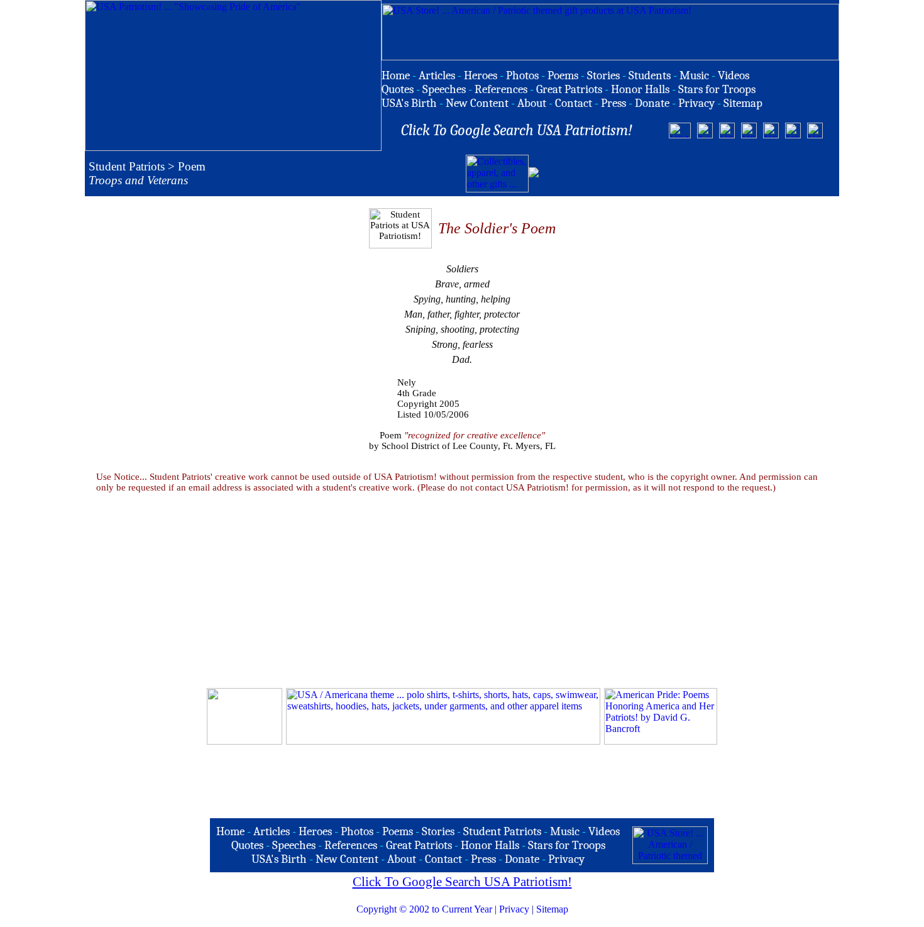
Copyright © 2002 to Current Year (424, 909)
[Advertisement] (688, 173)
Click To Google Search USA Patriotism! (462, 881)
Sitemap (552, 909)
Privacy (514, 909)
